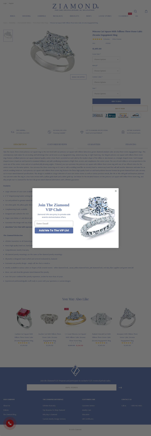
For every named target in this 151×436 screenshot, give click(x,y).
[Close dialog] (116, 191)
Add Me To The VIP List (54, 230)
